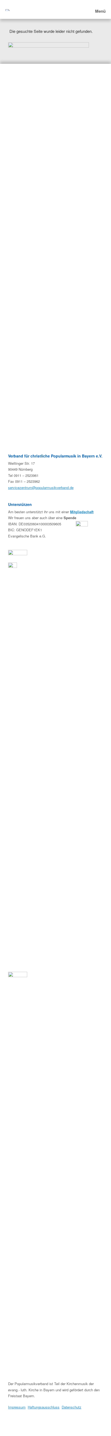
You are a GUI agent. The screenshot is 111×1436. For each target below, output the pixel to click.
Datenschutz (71, 1407)
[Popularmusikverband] (7, 9)
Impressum (17, 1407)
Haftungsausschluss (44, 1407)
